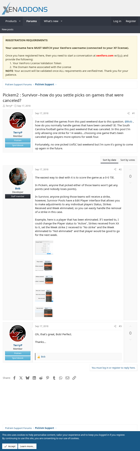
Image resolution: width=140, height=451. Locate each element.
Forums (31, 21)
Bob (120, 55)
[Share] (128, 113)
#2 (120, 169)
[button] (20, 21)
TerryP (9, 105)
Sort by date (109, 160)
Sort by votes (127, 160)
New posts (7, 29)
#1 (133, 113)
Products (11, 21)
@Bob (128, 121)
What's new (51, 21)
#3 (120, 326)
